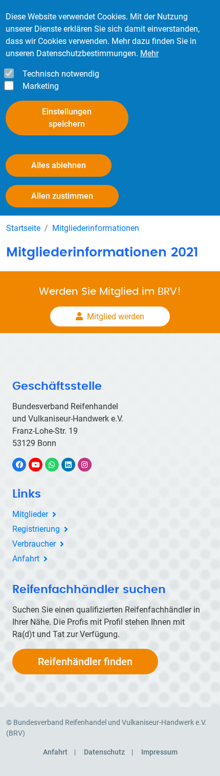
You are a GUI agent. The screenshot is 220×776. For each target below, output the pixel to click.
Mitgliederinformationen (95, 228)
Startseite (23, 228)
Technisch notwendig (61, 74)
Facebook (24, 464)
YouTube (41, 464)
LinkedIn (73, 464)
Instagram (90, 464)
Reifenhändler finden (85, 661)
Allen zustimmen (62, 196)
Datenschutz (104, 752)
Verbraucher (34, 544)
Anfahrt (25, 558)
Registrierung (36, 529)
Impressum (159, 752)
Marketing (41, 86)
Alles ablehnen (58, 165)
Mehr (149, 53)
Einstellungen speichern (67, 118)
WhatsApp (57, 464)
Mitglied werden (115, 316)
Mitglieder (30, 514)
